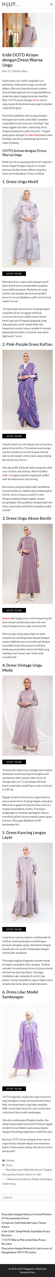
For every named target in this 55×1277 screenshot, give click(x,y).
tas (27, 135)
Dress (9, 1165)
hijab (36, 135)
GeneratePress (27, 1272)
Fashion (10, 1160)
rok (10, 475)
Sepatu (6, 618)
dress (36, 100)
